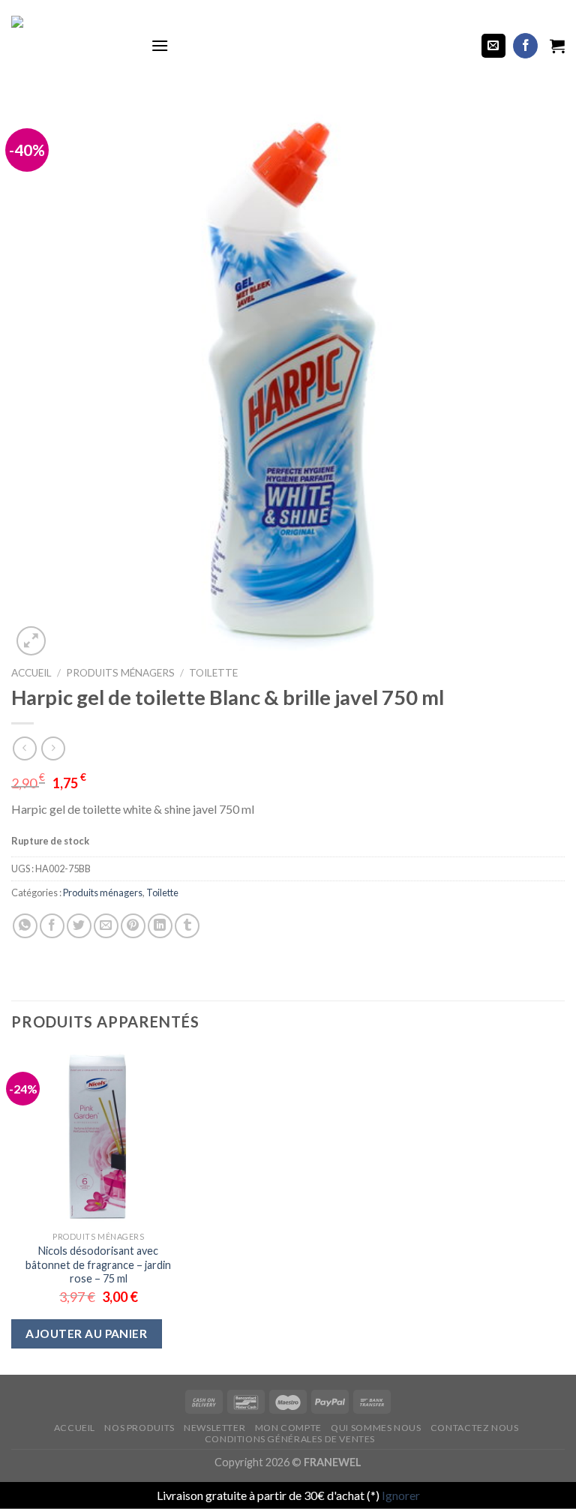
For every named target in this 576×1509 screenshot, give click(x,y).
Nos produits (139, 1427)
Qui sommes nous (376, 1427)
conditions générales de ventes (290, 1438)
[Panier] (557, 45)
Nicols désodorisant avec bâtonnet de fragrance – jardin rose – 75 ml (98, 1264)
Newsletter (214, 1427)
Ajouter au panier (86, 1333)
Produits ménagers (120, 673)
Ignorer (401, 1495)
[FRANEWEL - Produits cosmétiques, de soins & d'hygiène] (69, 46)
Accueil (31, 673)
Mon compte (288, 1427)
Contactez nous (474, 1427)
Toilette (213, 673)
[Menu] (160, 45)
